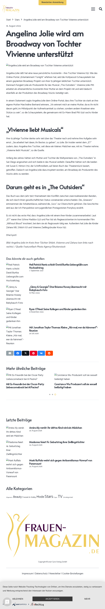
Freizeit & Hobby (29, 497)
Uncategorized (68, 497)
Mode (40, 497)
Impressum (27, 574)
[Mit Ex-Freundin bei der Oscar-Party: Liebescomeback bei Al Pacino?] (28, 375)
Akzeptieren (52, 599)
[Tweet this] (25, 353)
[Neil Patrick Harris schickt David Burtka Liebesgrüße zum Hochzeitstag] (15, 265)
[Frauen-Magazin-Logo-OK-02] (10, 9)
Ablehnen (17, 599)
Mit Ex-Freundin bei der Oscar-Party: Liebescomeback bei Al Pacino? (25, 385)
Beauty (17, 496)
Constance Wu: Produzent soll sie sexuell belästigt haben (75, 385)
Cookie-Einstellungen (72, 574)
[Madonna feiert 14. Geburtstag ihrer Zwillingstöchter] (15, 442)
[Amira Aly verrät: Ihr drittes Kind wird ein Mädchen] (15, 428)
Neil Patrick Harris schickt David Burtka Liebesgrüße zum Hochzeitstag (58, 266)
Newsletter (54, 574)
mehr (87, 599)
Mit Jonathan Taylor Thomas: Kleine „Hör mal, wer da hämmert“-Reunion (63, 329)
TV (60, 496)
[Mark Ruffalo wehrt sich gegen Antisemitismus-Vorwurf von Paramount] (15, 461)
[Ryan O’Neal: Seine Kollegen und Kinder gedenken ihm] (15, 309)
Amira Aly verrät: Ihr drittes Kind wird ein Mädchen (55, 427)
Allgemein (9, 497)
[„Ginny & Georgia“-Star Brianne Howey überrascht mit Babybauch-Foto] (15, 287)
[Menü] (93, 9)
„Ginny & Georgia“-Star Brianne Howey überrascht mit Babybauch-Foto (58, 288)
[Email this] (10, 353)
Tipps (55, 497)
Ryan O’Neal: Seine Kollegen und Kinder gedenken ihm (57, 309)
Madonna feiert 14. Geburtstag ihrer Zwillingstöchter (56, 442)
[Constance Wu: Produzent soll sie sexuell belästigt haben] (76, 375)
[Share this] (17, 353)
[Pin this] (33, 353)
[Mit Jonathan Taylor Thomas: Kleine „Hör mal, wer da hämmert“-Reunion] (15, 328)
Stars (49, 496)
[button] (100, 9)
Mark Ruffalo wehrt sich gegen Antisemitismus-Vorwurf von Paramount (60, 462)
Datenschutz (41, 574)
